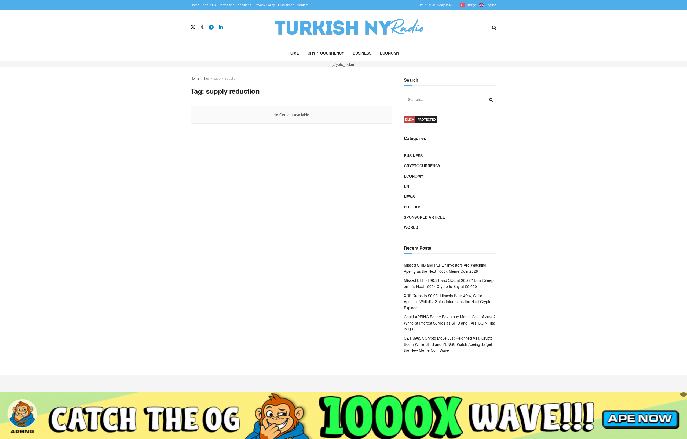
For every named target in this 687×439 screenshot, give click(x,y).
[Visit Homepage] (357, 27)
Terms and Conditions (235, 4)
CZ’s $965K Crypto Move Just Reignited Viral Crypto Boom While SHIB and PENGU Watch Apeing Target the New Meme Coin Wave (448, 344)
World (411, 227)
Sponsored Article (424, 217)
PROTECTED (427, 119)
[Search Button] (494, 27)
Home (195, 4)
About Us (209, 4)
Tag (206, 78)
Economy (389, 53)
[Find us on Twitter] (193, 27)
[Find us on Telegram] (211, 27)
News (409, 196)
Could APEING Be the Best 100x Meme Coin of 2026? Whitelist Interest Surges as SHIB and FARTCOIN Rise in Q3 (450, 323)
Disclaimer (286, 4)
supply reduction (225, 78)
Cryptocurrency (326, 53)
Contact (302, 4)
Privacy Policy (264, 4)
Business (362, 53)
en (406, 186)
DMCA (409, 119)
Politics (412, 207)
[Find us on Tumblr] (202, 27)
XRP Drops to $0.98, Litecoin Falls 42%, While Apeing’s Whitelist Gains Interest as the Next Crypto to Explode (450, 301)
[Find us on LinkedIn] (221, 27)
